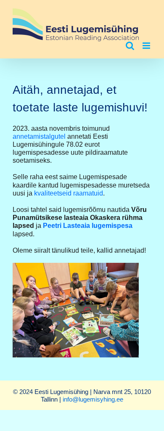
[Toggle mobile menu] (147, 45)
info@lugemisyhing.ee (93, 399)
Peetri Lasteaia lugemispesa (87, 225)
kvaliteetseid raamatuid (68, 193)
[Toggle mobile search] (130, 45)
